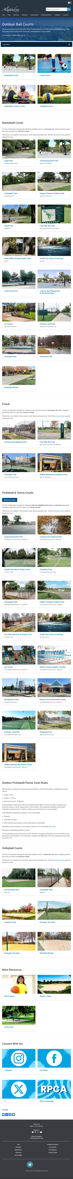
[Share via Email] (13, 1114)
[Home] (10, 9)
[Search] (69, 9)
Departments (18, 1150)
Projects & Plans (46, 15)
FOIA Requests (53, 1150)
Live (3, 15)
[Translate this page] (70, 2)
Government (34, 15)
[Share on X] (10, 1114)
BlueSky (32, 1132)
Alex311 (32, 1126)
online (54, 826)
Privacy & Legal (52, 1152)
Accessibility (52, 1147)
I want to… (66, 15)
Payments (18, 1147)
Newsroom (18, 1152)
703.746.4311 (39, 1126)
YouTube (41, 1132)
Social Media (18, 1155)
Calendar (57, 15)
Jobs (18, 1144)
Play (9, 15)
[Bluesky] (3, 1114)
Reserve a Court (9, 500)
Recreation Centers (59, 416)
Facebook (35, 1132)
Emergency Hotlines (52, 1144)
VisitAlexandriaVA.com (36, 1138)
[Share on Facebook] (6, 1114)
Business (25, 15)
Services (16, 15)
